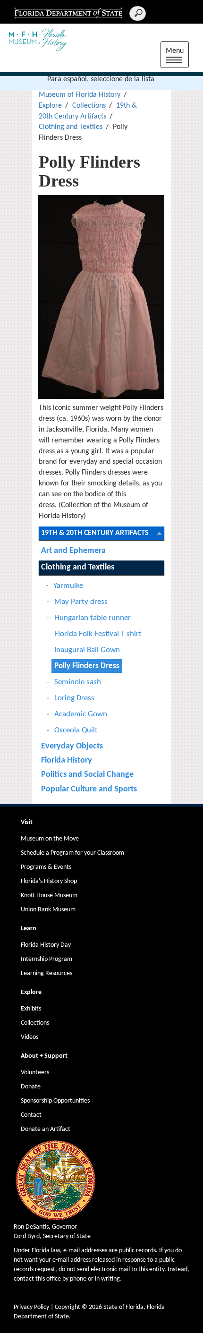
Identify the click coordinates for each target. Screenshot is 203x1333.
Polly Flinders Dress (86, 666)
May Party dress (81, 602)
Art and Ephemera (73, 550)
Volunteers (35, 1072)
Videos (29, 1037)
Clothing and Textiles (70, 127)
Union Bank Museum (48, 909)
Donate (31, 1086)
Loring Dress (74, 698)
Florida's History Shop (49, 881)
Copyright (67, 1307)
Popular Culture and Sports (89, 789)
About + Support (44, 1056)
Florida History (66, 760)
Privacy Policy (31, 1307)
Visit (27, 822)
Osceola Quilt (76, 730)
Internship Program (46, 959)
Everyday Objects (72, 746)
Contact (31, 1115)
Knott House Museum (49, 895)
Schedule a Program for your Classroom (72, 853)
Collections (89, 106)
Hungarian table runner (92, 618)
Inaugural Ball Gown (87, 650)
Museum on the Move (50, 838)
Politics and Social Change (87, 774)
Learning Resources (46, 973)
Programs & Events (46, 867)
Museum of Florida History (79, 95)
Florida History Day (46, 945)
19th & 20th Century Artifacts (95, 533)
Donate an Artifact (45, 1129)
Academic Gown (80, 714)
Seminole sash (77, 682)
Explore (50, 106)
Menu (177, 56)
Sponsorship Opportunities (55, 1100)
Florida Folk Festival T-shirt (98, 634)
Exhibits (31, 1008)
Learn (28, 928)
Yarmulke (68, 586)
